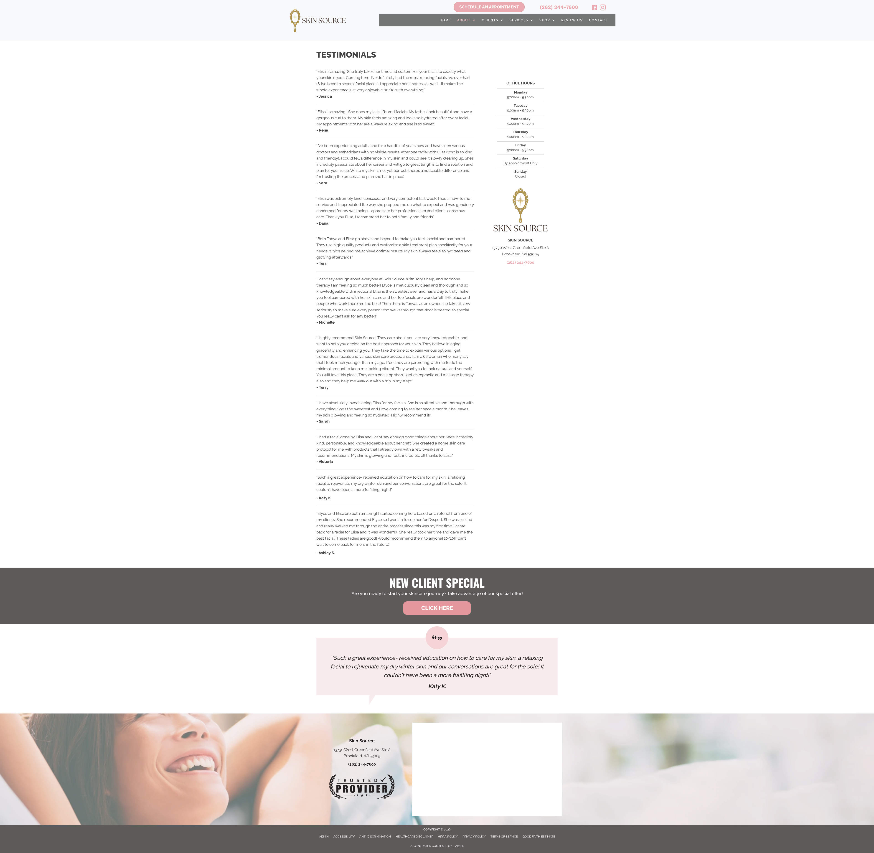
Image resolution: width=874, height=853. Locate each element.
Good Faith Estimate (539, 836)
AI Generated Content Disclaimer (437, 846)
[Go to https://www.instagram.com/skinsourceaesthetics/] (603, 8)
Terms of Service (504, 836)
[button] (437, 608)
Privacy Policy (474, 836)
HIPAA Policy (448, 836)
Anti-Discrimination (375, 836)
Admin (324, 836)
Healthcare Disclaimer (414, 836)
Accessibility (344, 836)
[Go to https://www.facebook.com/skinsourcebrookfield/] (594, 8)
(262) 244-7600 (559, 7)
